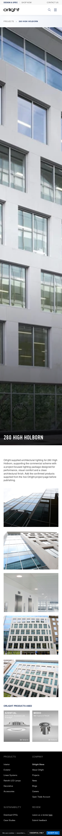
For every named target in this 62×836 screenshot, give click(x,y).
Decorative (8, 785)
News (34, 780)
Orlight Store (38, 764)
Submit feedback (39, 820)
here (50, 814)
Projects (9, 21)
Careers (35, 791)
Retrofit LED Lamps (12, 780)
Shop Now (26, 2)
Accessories (9, 791)
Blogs (34, 785)
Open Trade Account (41, 796)
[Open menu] (55, 10)
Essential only (37, 833)
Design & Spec (11, 2)
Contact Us (52, 2)
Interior (7, 764)
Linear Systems (10, 775)
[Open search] (49, 10)
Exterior (7, 769)
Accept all (53, 833)
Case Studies (9, 820)
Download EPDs (11, 814)
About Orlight (38, 769)
